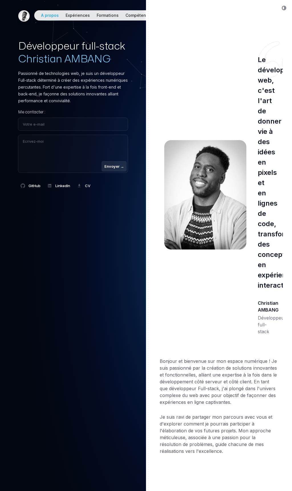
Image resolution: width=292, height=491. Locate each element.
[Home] (24, 16)
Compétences (139, 15)
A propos (50, 15)
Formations (108, 15)
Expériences (78, 15)
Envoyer (114, 166)
